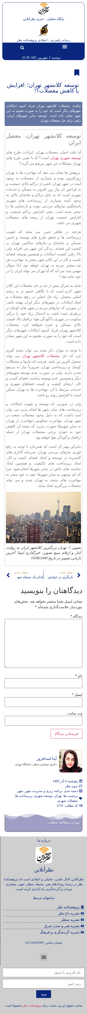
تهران (58, 796)
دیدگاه (76, 616)
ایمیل (77, 694)
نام (78, 676)
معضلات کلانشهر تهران (41, 356)
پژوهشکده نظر (32, 1005)
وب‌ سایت (74, 713)
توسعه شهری (43, 796)
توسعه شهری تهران (65, 158)
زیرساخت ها (23, 796)
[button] (64, 47)
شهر (20, 791)
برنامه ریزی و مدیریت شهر (43, 791)
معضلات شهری (67, 800)
